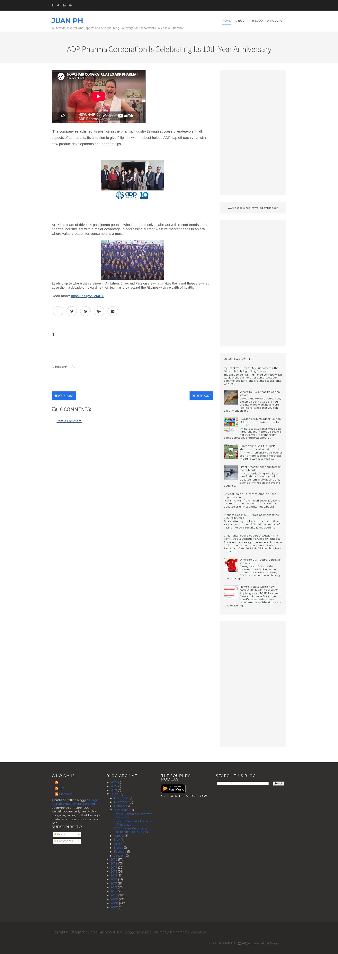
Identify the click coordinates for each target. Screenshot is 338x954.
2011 (114, 891)
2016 (114, 871)
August (119, 835)
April (117, 844)
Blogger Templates (138, 932)
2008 (115, 903)
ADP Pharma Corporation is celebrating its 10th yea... (132, 830)
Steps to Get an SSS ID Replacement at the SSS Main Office (251, 516)
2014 (114, 879)
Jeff (61, 788)
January (119, 855)
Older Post (201, 395)
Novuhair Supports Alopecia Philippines (132, 822)
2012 (114, 887)
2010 (114, 895)
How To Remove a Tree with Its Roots (132, 815)
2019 (114, 859)
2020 (115, 794)
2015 (114, 875)
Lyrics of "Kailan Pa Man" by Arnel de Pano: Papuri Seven (250, 495)
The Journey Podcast (267, 20)
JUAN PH (67, 21)
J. (60, 782)
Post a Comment (69, 421)
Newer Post (64, 395)
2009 (115, 899)
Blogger (272, 207)
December (122, 798)
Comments (64, 841)
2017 (114, 867)
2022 (114, 786)
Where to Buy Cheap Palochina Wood (260, 393)
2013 (114, 883)
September (122, 810)
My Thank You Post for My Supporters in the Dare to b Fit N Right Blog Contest (251, 369)
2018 (114, 863)
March (118, 847)
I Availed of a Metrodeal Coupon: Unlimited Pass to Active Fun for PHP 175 (260, 421)
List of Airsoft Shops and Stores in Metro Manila (260, 468)
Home (226, 20)
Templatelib (198, 932)
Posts (60, 834)
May (117, 839)
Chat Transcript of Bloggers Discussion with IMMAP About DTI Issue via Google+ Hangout (252, 537)
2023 (114, 782)
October (120, 806)
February (120, 851)
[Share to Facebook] (58, 311)
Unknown (65, 794)
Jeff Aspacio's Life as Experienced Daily (95, 932)
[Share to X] (71, 311)
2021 (114, 790)
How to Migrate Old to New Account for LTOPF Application (259, 588)
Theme (159, 932)
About (241, 20)
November (122, 802)
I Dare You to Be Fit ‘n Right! (257, 445)
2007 (115, 907)
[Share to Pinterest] (85, 311)
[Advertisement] (253, 132)
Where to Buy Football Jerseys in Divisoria (260, 561)
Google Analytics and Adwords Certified (75, 802)
